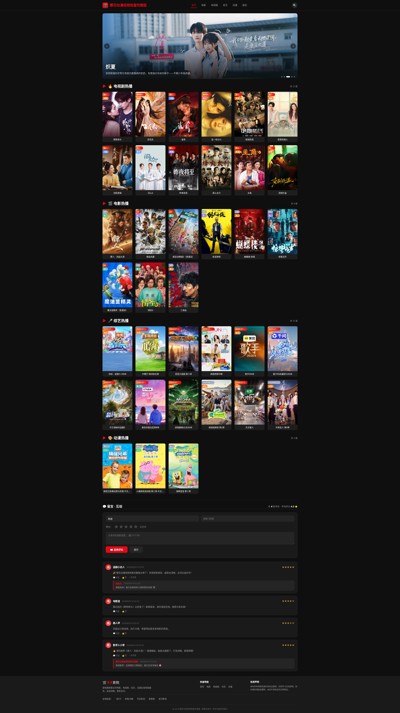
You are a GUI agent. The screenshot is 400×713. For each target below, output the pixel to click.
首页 (194, 5)
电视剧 (214, 5)
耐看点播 (129, 699)
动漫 (235, 5)
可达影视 (141, 699)
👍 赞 (124, 577)
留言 (244, 5)
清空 (136, 549)
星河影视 (163, 699)
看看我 (152, 699)
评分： (109, 526)
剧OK (118, 699)
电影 (203, 5)
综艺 (225, 5)
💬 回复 (116, 577)
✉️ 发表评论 (116, 549)
